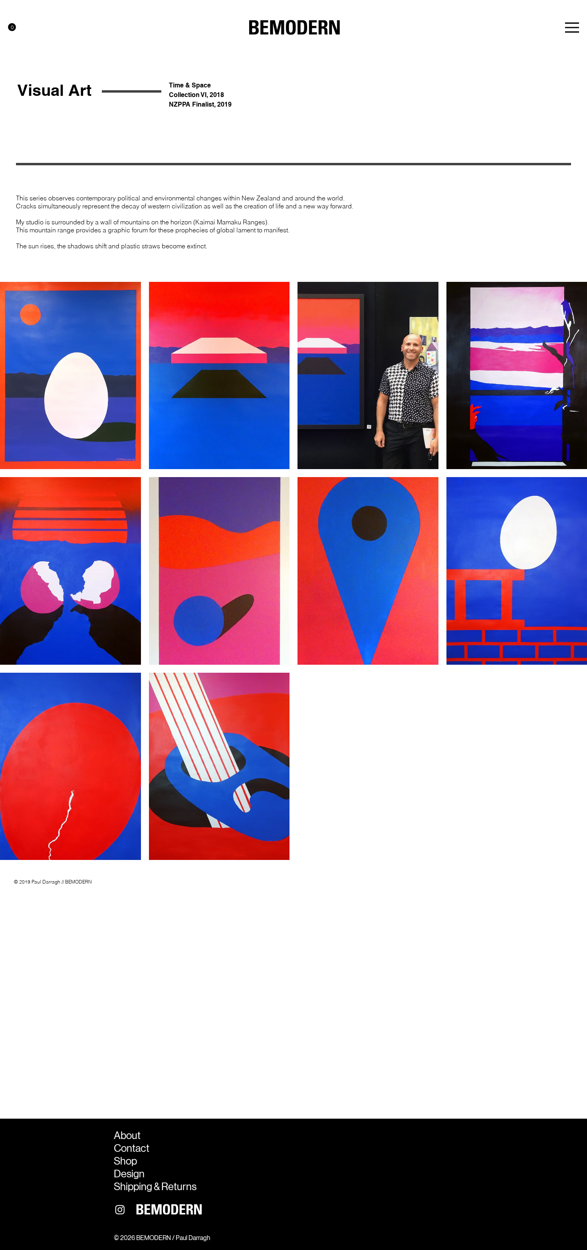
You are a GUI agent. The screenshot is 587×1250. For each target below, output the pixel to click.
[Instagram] (120, 1209)
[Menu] (572, 27)
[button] (12, 27)
